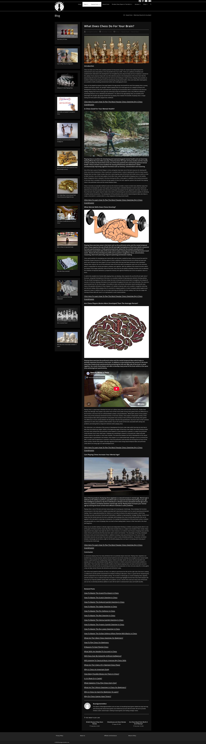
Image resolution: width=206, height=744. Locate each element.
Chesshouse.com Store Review (116, 722)
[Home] (124, 15)
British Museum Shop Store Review (94, 723)
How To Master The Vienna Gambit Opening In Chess (103, 620)
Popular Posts (125, 31)
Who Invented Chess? (62, 323)
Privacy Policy (59, 735)
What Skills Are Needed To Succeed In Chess (100, 651)
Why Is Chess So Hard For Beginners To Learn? (101, 692)
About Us (82, 735)
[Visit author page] (87, 706)
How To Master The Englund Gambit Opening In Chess (104, 602)
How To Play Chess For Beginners (96, 642)
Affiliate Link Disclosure (110, 735)
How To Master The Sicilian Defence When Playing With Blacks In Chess (110, 633)
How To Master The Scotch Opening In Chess (100, 597)
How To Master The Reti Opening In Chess (99, 615)
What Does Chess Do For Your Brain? (142, 15)
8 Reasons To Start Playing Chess (96, 647)
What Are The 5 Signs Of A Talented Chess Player (102, 665)
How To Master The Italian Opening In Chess (100, 606)
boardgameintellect (92, 31)
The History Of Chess (62, 39)
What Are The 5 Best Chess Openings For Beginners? (103, 638)
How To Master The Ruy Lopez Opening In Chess (102, 629)
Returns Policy (132, 735)
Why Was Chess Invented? (63, 271)
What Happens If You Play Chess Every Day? (100, 683)
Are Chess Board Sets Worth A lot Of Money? (138, 723)
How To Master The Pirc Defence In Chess (99, 611)
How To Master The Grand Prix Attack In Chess (101, 593)
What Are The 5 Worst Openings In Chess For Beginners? (105, 687)
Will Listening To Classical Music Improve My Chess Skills (105, 660)
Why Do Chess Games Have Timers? (97, 696)
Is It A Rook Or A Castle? (93, 678)
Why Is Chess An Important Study (96, 669)
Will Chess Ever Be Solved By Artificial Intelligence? (103, 656)
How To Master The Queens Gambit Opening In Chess (104, 624)
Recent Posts (135, 31)
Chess (117, 31)
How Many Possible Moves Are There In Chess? (101, 674)
